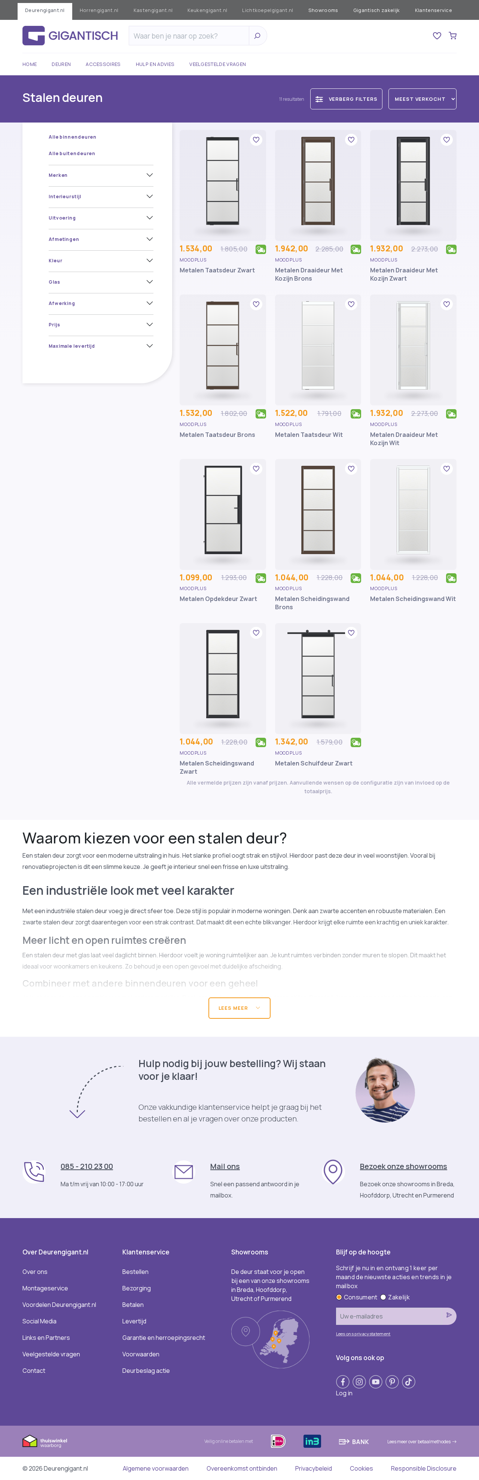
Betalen (133, 1305)
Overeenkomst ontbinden (242, 1468)
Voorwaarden (140, 1354)
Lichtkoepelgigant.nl (267, 10)
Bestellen (135, 1272)
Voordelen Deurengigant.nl (59, 1305)
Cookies (361, 1468)
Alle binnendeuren (73, 137)
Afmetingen (64, 239)
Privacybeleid (313, 1468)
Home (29, 64)
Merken (58, 175)
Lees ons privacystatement (363, 1333)
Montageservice (45, 1288)
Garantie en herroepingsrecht (163, 1337)
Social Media (39, 1321)
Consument (361, 1297)
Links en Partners (46, 1337)
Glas (54, 282)
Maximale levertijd (72, 346)
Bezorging (136, 1288)
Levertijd (134, 1321)
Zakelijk (399, 1297)
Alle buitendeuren (72, 153)
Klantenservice (433, 10)
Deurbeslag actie (146, 1370)
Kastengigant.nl (153, 10)
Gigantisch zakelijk (376, 10)
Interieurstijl (65, 196)
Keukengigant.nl (207, 10)
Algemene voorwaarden (156, 1468)
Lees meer (234, 1008)
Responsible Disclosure (424, 1468)
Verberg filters (353, 99)
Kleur (55, 260)
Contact (33, 1370)
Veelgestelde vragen (217, 64)
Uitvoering (62, 218)
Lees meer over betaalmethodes (419, 1441)
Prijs (54, 324)
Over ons (35, 1272)
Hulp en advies (155, 64)
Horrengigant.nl (99, 10)
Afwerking (62, 303)
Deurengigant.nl (45, 10)
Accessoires (103, 64)
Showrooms (323, 10)
